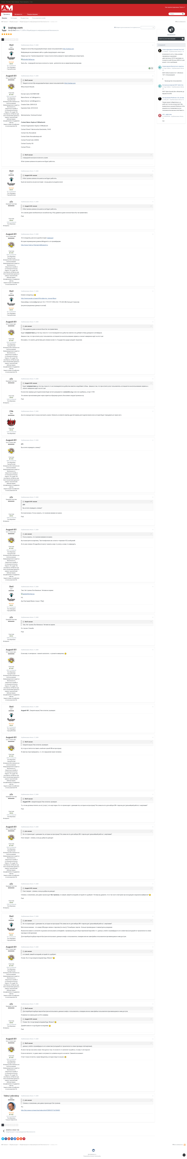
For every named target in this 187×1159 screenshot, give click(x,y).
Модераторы (25, 18)
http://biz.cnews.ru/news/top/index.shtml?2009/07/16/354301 (40, 1110)
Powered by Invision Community (92, 1156)
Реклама (8, 2)
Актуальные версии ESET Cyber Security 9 (173, 85)
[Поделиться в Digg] (12, 1138)
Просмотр (6, 14)
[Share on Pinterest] (24, 1138)
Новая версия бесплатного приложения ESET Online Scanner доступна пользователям (173, 66)
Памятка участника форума (167, 38)
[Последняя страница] (17, 39)
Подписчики (145, 27)
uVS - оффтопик (167, 114)
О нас (31, 2)
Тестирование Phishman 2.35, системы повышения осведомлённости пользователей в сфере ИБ (173, 97)
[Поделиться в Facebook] (5, 1138)
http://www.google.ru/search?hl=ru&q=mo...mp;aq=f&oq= (38, 298)
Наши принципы (24, 2)
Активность (18, 14)
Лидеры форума (32, 14)
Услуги (3, 2)
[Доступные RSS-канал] (185, 1145)
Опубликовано (29, 45)
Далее (12, 39)
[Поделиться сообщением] (152, 45)
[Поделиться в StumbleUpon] (21, 1138)
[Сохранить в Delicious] (15, 1138)
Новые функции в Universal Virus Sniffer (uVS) (173, 49)
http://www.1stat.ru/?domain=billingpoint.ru (34, 245)
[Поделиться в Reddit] (18, 1138)
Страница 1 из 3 (24, 39)
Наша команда (15, 2)
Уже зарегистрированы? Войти (174, 7)
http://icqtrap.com (68, 49)
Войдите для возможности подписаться (128, 27)
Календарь (14, 18)
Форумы (4, 18)
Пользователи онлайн (38, 18)
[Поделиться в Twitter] (2, 1138)
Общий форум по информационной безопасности (43, 30)
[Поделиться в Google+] (8, 1138)
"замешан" (50, 238)
